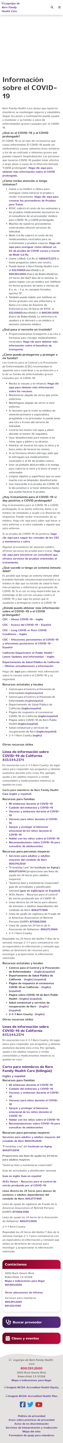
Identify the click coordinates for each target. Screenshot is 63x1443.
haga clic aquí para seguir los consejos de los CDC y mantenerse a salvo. (30, 537)
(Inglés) (29, 979)
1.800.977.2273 (47, 258)
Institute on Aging (40, 1146)
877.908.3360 (38, 921)
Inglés (39, 971)
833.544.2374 (13, 760)
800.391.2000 (17, 274)
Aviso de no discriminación (31, 1423)
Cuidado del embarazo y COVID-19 (31, 807)
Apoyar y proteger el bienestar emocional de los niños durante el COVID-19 (30, 830)
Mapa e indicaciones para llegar (25, 1280)
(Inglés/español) (34, 700)
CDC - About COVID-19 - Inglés (22, 619)
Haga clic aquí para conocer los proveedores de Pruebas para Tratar (33, 200)
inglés (26, 708)
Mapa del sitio (31, 1431)
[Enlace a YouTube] (39, 1405)
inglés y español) (20, 793)
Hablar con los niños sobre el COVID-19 (34, 838)
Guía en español (31, 1176)
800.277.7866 (39, 910)
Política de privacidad (31, 1416)
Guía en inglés (11, 1176)
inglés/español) (28, 723)
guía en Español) (49, 890)
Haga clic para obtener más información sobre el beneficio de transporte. (33, 345)
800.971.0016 (17, 871)
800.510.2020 (17, 863)
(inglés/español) (34, 693)
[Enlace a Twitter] (30, 1405)
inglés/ (43, 716)
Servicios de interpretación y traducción (31, 1427)
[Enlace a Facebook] (23, 1405)
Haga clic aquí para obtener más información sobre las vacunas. (34, 387)
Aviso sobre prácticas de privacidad (31, 1419)
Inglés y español (13, 1076)
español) (51, 731)
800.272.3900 (49, 929)
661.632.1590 (13, 1305)
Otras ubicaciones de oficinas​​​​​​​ (24, 1292)
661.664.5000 (13, 1284)
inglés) (37, 735)
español (35, 708)
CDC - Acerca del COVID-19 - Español (26, 624)
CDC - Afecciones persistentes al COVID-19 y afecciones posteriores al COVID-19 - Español (30, 643)
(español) (40, 979)
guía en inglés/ (30, 890)
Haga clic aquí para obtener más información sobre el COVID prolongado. (28, 171)
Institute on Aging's (47, 867)
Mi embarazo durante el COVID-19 (31, 803)
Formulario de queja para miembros (31, 1435)
